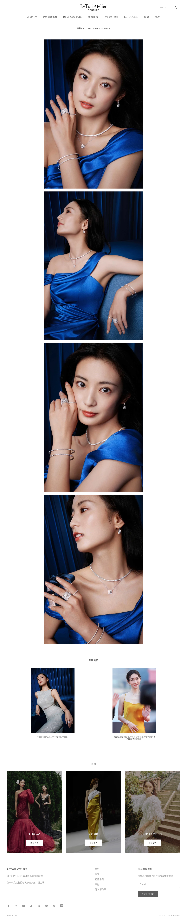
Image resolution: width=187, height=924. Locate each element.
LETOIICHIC (131, 17)
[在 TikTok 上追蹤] (31, 905)
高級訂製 (32, 17)
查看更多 (34, 843)
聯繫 (146, 17)
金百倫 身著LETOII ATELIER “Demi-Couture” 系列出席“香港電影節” (134, 738)
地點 (97, 884)
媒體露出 (93, 17)
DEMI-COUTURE (72, 17)
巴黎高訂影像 (111, 17)
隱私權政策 (100, 889)
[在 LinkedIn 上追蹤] (38, 905)
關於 (157, 17)
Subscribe (148, 894)
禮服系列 (99, 879)
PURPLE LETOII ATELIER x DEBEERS (53, 737)
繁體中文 (163, 7)
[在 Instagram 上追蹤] (16, 905)
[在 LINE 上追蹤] (46, 905)
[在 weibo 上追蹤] (54, 905)
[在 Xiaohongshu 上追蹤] (61, 905)
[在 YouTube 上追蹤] (23, 905)
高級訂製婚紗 (50, 17)
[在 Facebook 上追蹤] (8, 905)
